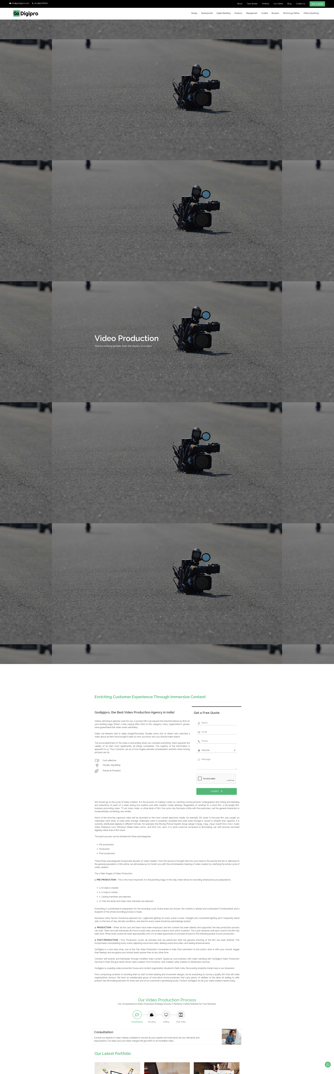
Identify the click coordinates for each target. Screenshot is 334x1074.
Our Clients (278, 4)
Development (207, 13)
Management (251, 13)
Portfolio (265, 4)
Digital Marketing (224, 13)
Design (194, 13)
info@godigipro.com (20, 3)
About (239, 4)
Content (264, 13)
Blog (289, 4)
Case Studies (252, 4)
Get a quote (317, 4)
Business (275, 13)
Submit (215, 791)
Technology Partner (291, 13)
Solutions (238, 13)
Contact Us (300, 4)
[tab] (137, 1016)
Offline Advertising (311, 13)
